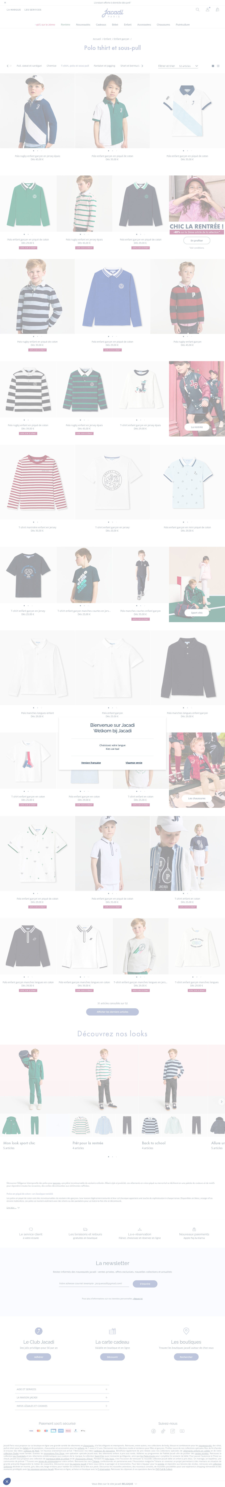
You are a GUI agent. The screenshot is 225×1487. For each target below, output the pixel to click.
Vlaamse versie (134, 762)
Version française (91, 762)
